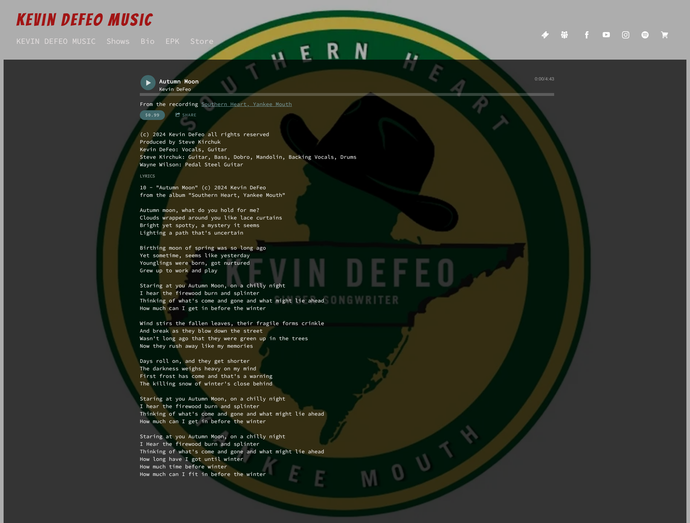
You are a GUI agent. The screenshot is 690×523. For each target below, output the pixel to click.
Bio (148, 41)
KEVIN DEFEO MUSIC (56, 41)
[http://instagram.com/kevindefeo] (625, 34)
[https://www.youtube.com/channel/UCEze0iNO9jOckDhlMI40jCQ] (606, 34)
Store (201, 41)
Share (189, 114)
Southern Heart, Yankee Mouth (246, 104)
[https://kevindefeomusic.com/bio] (564, 34)
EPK (172, 41)
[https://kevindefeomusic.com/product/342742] (664, 34)
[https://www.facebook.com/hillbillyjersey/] (586, 34)
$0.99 (152, 114)
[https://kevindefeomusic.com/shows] (545, 34)
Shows (118, 41)
